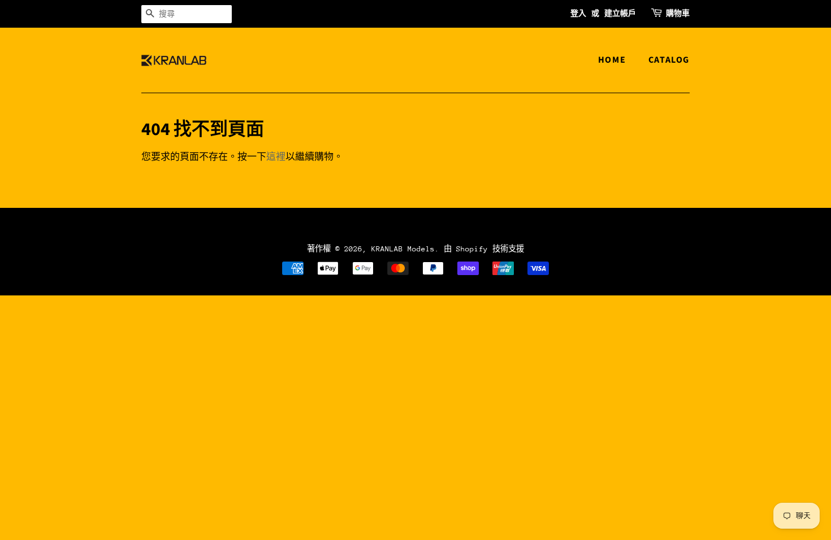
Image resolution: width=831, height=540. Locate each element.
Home (612, 60)
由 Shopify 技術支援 (484, 249)
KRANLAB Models (403, 249)
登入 (578, 13)
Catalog (669, 60)
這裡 (275, 157)
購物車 (678, 13)
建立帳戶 (620, 13)
